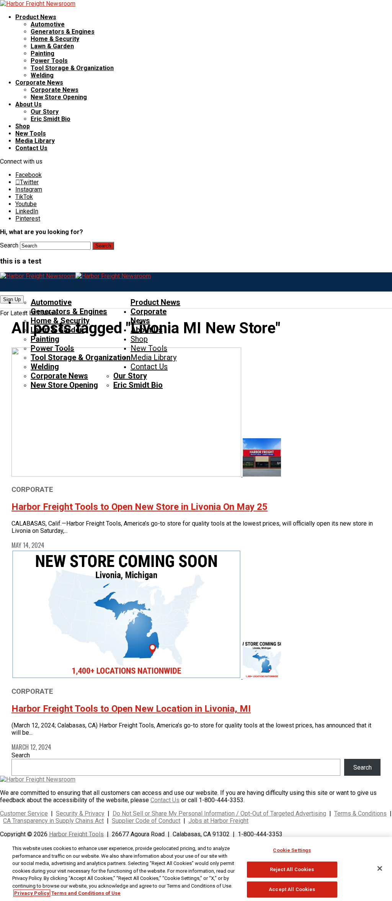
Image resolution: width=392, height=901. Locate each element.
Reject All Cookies (292, 869)
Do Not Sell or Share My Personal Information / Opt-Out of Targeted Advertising (219, 813)
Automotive (48, 24)
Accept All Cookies (292, 889)
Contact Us (31, 148)
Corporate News (39, 82)
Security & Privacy (80, 813)
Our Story (45, 111)
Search (9, 245)
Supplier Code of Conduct (146, 820)
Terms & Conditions (360, 813)
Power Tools (49, 60)
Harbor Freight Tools (76, 834)
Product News (35, 17)
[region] (196, 869)
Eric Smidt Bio (50, 119)
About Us (28, 104)
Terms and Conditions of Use (86, 893)
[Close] (379, 868)
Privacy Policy (31, 893)
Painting (42, 53)
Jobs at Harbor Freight (218, 820)
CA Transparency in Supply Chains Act (53, 820)
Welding (42, 75)
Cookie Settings (292, 850)
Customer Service (24, 813)
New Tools (30, 133)
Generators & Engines (63, 31)
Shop (22, 126)
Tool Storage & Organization (72, 68)
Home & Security (55, 39)
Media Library (35, 140)
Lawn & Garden (52, 46)
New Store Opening (59, 97)
